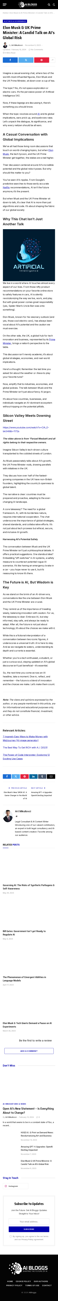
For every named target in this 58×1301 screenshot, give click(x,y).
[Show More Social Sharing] (52, 60)
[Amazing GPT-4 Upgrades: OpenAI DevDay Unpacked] (10, 1150)
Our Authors (41, 1281)
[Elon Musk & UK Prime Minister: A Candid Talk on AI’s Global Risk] (10, 1164)
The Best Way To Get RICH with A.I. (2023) (25, 747)
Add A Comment (29, 1051)
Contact (47, 1285)
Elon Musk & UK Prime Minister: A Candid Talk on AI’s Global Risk (36, 1162)
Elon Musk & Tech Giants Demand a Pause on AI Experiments (27, 1024)
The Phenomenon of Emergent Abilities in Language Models (24, 978)
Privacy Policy (27, 1239)
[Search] (49, 4)
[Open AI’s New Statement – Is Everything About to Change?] (29, 1085)
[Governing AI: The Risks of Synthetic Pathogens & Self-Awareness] (29, 866)
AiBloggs (32, 1292)
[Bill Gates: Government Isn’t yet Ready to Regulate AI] (29, 912)
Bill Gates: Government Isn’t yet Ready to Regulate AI (24, 933)
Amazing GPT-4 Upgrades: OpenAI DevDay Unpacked (41, 794)
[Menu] (4, 4)
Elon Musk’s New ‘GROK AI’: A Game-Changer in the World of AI (15, 795)
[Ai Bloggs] (28, 4)
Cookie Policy (23, 1281)
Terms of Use (32, 1285)
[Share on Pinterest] (41, 60)
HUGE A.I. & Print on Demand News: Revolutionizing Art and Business (37, 1134)
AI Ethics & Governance (15, 21)
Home (5, 13)
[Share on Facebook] (10, 60)
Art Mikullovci (17, 45)
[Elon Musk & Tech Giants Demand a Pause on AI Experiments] (29, 1004)
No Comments (37, 50)
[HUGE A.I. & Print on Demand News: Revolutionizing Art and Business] (10, 1136)
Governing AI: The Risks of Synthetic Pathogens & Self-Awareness (29, 887)
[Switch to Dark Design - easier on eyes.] (53, 4)
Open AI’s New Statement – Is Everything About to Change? (28, 1110)
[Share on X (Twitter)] (25, 60)
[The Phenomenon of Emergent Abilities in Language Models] (29, 958)
